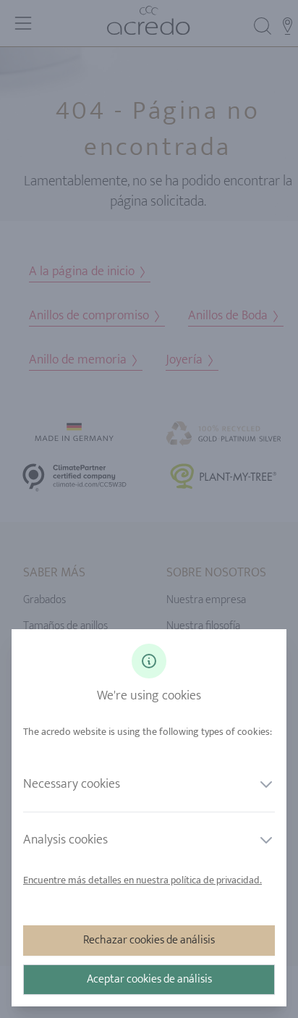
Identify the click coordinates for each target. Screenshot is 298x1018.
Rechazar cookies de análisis (149, 940)
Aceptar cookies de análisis (149, 979)
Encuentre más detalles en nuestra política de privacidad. (142, 880)
